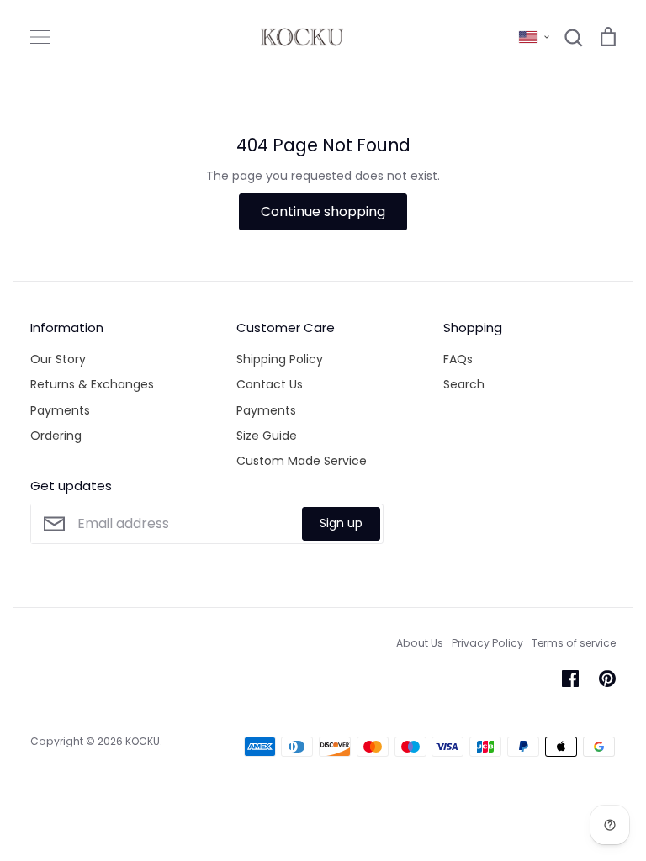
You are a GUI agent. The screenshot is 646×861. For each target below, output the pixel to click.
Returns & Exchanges (92, 384)
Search (463, 384)
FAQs (458, 359)
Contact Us (269, 384)
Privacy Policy (487, 643)
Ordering (56, 435)
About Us (419, 643)
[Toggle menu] (40, 37)
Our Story (58, 359)
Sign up (341, 523)
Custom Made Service (301, 460)
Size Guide (266, 435)
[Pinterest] (607, 678)
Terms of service (574, 643)
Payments (60, 410)
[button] (534, 37)
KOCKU (142, 741)
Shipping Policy (279, 359)
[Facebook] (570, 678)
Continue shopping (323, 211)
